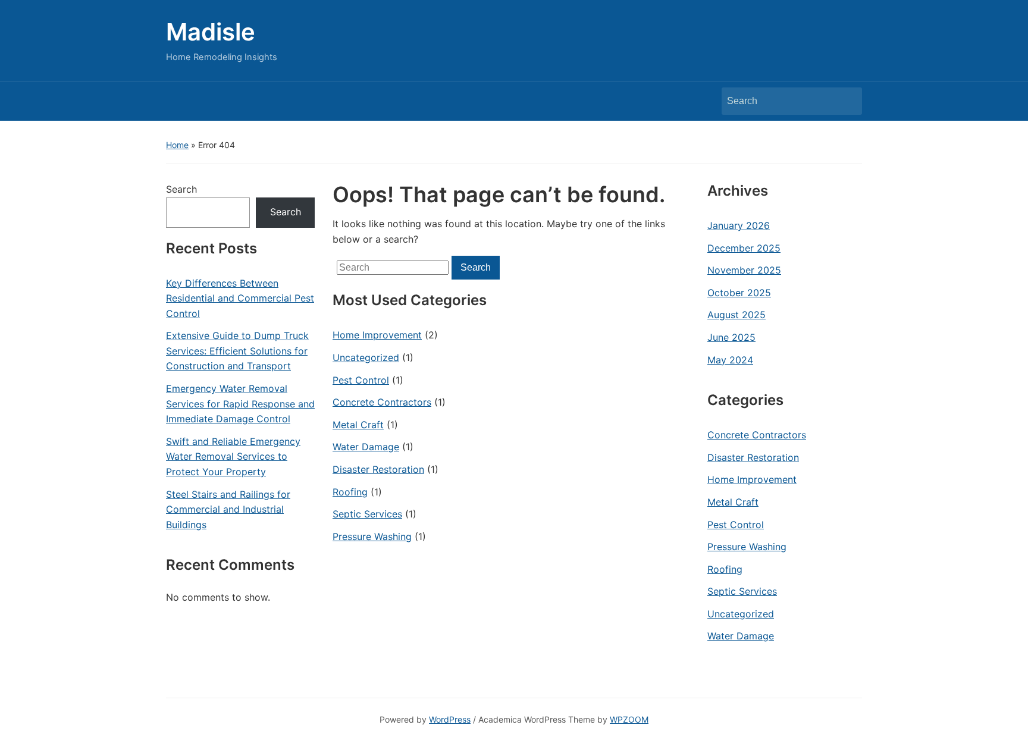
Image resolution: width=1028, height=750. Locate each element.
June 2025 (731, 337)
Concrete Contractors (382, 402)
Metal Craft (358, 425)
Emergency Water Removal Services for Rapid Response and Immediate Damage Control (240, 403)
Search (847, 101)
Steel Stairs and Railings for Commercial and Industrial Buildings (228, 509)
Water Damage (366, 447)
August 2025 (736, 315)
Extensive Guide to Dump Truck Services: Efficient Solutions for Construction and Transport (237, 351)
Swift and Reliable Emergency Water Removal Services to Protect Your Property (233, 456)
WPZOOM (629, 719)
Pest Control (361, 380)
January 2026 (738, 225)
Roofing (350, 492)
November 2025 (744, 270)
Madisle (210, 31)
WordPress (450, 719)
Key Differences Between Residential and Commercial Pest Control (240, 298)
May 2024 (730, 360)
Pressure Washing (372, 536)
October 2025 (739, 293)
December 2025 (744, 248)
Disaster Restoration (378, 469)
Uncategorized (366, 357)
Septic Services (367, 514)
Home (177, 145)
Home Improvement (377, 335)
